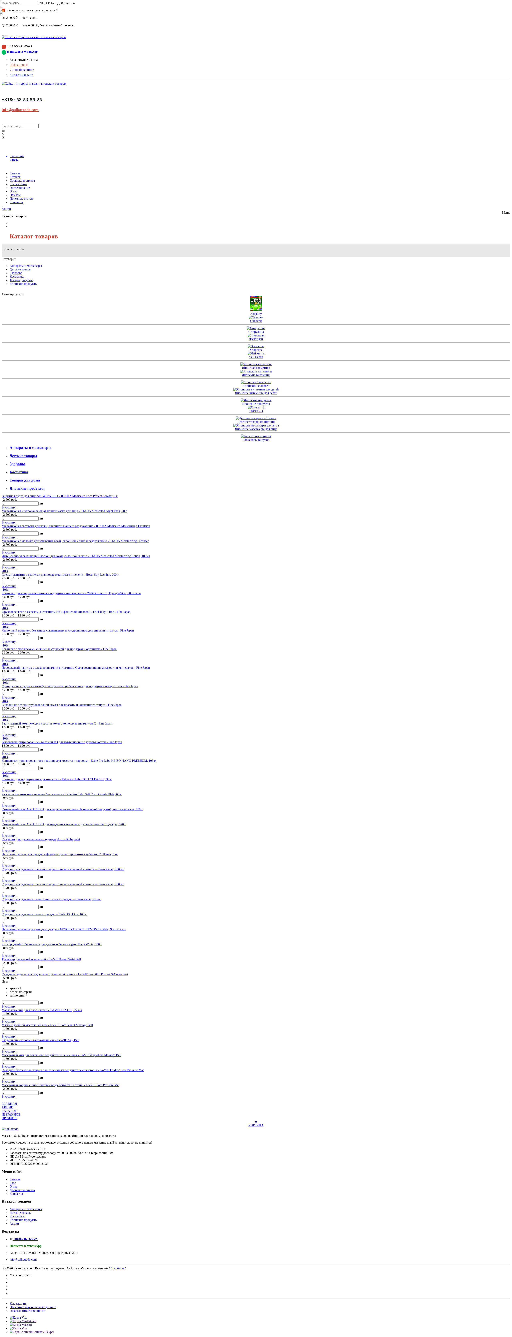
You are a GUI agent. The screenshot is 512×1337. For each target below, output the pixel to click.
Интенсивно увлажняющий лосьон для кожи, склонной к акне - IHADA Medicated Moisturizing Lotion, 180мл (76, 556)
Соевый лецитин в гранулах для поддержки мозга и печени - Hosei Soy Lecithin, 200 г (60, 574)
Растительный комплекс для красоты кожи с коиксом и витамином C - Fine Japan (57, 723)
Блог (13, 1183)
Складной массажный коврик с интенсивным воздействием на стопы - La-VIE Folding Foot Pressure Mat (73, 1070)
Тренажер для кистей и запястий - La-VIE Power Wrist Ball (41, 959)
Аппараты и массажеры (26, 265)
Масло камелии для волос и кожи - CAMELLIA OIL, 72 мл (42, 1010)
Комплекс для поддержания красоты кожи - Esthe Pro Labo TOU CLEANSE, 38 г (57, 779)
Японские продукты (23, 283)
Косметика (17, 276)
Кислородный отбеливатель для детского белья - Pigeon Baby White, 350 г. (52, 944)
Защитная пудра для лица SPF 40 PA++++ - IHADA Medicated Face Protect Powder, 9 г (60, 496)
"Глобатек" (118, 1268)
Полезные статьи (21, 198)
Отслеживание (20, 187)
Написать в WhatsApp (22, 51)
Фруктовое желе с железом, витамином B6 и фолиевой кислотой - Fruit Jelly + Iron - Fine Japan (66, 611)
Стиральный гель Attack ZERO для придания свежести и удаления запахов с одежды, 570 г (64, 824)
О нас (13, 191)
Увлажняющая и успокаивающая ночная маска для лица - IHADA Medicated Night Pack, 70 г (64, 511)
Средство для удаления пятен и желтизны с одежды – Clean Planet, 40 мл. (51, 899)
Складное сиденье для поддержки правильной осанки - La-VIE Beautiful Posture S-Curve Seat (65, 974)
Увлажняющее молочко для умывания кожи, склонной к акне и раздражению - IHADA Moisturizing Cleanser (75, 541)
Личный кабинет (22, 69)
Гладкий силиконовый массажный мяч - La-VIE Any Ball (40, 1040)
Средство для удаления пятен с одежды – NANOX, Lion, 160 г (44, 914)
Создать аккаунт (21, 74)
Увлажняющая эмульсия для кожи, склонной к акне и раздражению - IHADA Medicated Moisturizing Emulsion (76, 526)
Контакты (16, 202)
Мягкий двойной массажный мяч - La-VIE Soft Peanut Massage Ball (47, 1025)
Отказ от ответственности (27, 1310)
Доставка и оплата (22, 180)
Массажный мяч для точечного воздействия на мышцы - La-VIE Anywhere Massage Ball (61, 1055)
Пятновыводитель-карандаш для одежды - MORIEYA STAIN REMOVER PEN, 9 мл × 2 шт (64, 929)
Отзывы (15, 195)
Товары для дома (21, 280)
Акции (6, 209)
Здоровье (16, 273)
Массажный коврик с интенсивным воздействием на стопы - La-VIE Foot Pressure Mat (60, 1085)
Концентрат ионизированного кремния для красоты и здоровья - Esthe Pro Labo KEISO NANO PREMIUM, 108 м (79, 760)
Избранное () (19, 64)
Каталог (15, 177)
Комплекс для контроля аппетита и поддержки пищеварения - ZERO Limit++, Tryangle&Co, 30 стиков (71, 593)
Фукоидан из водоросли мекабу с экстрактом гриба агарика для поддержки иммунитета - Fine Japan (70, 686)
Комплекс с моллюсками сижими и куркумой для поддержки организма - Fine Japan (59, 649)
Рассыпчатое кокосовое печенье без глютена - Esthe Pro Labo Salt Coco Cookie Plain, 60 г (62, 794)
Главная (15, 173)
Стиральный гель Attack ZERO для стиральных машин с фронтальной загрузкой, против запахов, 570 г (72, 809)
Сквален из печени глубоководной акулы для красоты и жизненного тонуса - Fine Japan (62, 705)
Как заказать (18, 184)
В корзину (9, 507)
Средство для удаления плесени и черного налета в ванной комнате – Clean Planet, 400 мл (63, 869)
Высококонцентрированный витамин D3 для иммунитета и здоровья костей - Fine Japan (62, 742)
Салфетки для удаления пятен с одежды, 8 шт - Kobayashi (41, 839)
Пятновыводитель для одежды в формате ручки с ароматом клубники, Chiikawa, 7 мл (60, 854)
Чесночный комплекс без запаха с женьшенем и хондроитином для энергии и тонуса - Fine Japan (68, 630)
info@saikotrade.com (20, 109)
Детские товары (20, 269)
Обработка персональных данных (33, 1307)
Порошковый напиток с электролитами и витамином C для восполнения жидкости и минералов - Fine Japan (76, 667)
